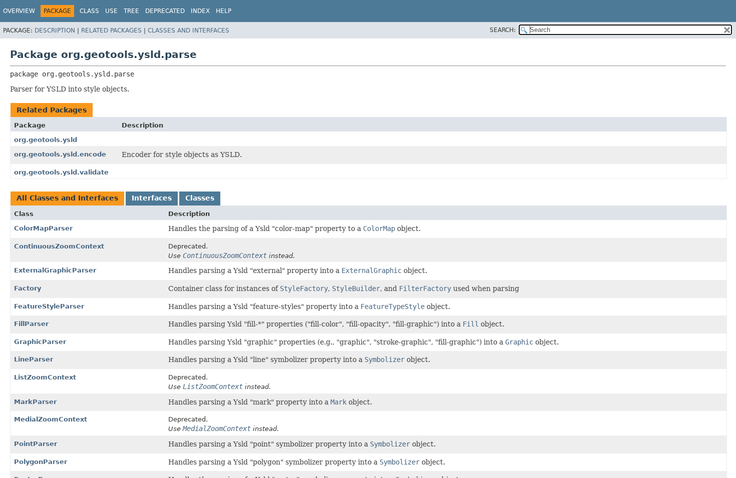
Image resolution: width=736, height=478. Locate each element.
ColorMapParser (43, 228)
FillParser (31, 324)
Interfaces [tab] (152, 198)
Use (111, 11)
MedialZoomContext (50, 419)
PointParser (35, 444)
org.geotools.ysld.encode (60, 154)
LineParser (33, 359)
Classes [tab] (199, 198)
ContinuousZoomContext (59, 246)
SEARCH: (503, 30)
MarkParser (35, 402)
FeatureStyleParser (49, 306)
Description (55, 30)
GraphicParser (40, 342)
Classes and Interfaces (188, 30)
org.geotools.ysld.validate (61, 172)
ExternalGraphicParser (55, 270)
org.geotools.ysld (45, 140)
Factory (27, 288)
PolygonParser (40, 462)
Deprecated (165, 11)
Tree (131, 11)
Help (223, 11)
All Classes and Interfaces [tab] (67, 198)
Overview (19, 11)
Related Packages (111, 30)
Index (200, 11)
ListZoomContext (45, 377)
